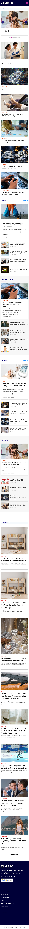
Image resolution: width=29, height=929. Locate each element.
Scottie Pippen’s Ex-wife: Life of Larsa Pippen (19, 340)
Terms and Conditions (7, 903)
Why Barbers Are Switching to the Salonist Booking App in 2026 (18, 404)
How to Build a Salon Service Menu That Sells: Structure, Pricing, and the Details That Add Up (18, 428)
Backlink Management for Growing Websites (12, 30)
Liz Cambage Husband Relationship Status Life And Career (18, 348)
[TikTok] (16, 877)
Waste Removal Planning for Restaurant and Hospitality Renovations (12, 225)
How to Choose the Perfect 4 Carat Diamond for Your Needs (12, 167)
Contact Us (4, 906)
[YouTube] (14, 877)
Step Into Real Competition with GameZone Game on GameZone (14, 766)
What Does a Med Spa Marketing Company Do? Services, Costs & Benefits (14, 385)
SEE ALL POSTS (14, 854)
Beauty (3, 910)
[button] (3, 22)
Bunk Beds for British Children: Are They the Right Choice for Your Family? (13, 605)
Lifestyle (3, 919)
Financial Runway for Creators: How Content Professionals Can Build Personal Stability (13, 695)
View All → (25, 200)
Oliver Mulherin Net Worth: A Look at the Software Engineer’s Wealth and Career (13, 803)
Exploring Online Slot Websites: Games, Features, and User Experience (19, 331)
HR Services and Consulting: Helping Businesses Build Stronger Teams (18, 260)
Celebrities (4, 913)
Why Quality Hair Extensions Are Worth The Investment (14, 464)
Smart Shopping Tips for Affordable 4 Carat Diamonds (14, 89)
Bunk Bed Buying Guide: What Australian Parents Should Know (14, 559)
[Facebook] (7, 877)
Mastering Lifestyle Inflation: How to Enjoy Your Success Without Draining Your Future (14, 730)
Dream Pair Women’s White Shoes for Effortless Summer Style (13, 115)
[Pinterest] (11, 877)
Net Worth (4, 916)
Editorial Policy (5, 891)
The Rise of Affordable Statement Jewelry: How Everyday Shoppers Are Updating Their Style (17, 480)
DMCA (2, 900)
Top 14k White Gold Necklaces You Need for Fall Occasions (18, 412)
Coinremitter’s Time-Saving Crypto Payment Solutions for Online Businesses (18, 268)
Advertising (4, 894)
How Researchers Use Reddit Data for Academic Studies (13, 63)
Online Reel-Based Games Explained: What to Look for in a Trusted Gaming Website (19, 323)
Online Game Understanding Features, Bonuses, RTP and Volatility (13, 193)
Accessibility (4, 888)
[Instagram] (9, 877)
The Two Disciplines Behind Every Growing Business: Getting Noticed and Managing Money (18, 243)
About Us (3, 885)
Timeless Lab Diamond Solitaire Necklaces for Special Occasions (13, 659)
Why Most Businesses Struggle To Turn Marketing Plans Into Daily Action (13, 141)
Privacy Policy (5, 897)
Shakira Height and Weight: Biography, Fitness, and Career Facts (13, 840)
